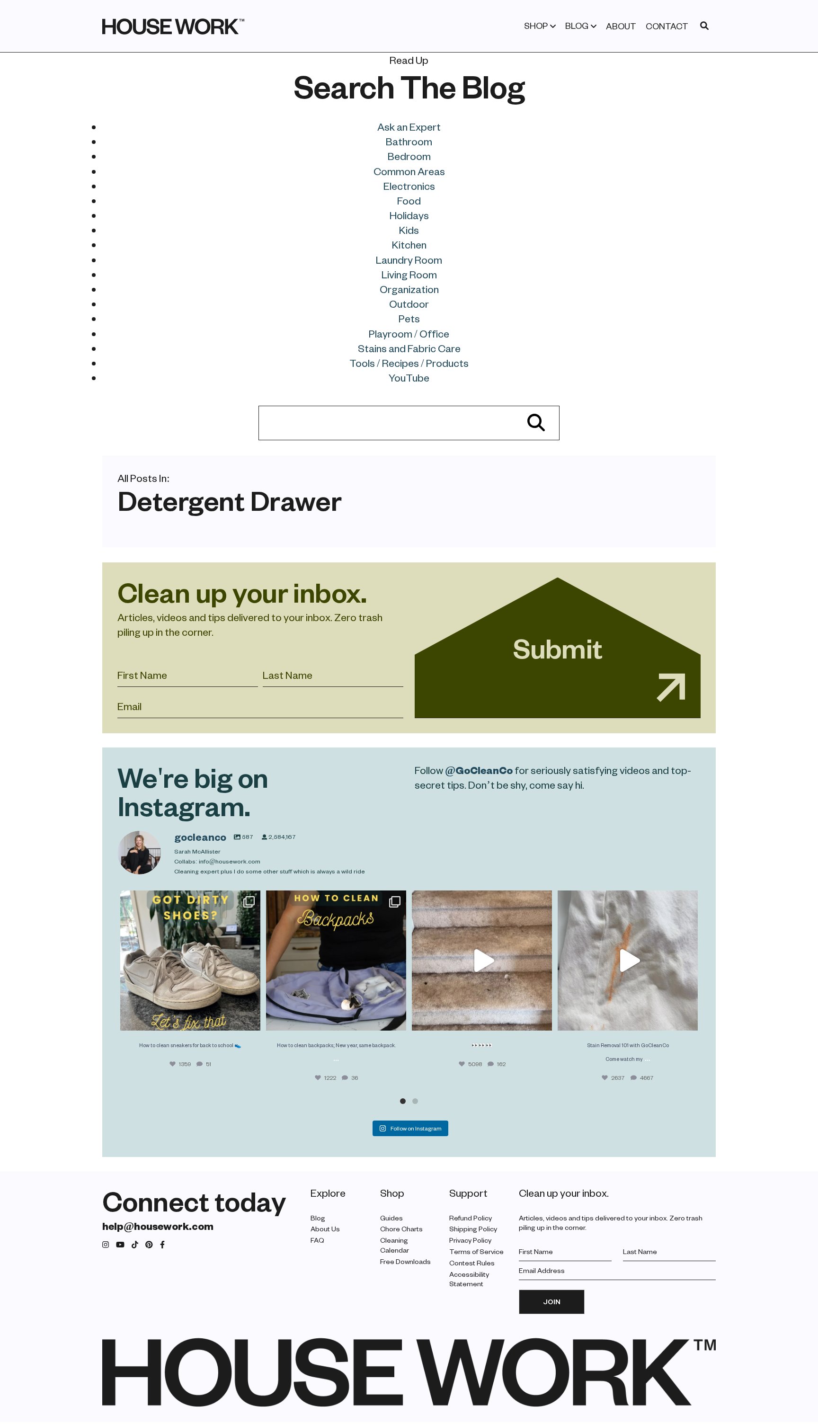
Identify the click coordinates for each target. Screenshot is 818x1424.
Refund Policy (470, 1217)
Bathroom (409, 141)
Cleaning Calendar (394, 1245)
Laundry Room (409, 259)
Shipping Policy (473, 1228)
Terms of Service (476, 1251)
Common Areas (409, 171)
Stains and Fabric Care (409, 348)
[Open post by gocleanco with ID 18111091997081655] (482, 960)
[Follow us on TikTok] (135, 1244)
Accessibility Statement (469, 1279)
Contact (667, 25)
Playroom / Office (409, 333)
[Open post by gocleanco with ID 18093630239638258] (190, 960)
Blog (576, 25)
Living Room (409, 274)
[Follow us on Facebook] (162, 1244)
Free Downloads (405, 1261)
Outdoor (409, 303)
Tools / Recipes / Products (409, 362)
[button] (403, 1101)
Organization (409, 288)
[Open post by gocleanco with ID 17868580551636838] (628, 960)
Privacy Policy (470, 1240)
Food (409, 200)
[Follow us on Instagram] (105, 1244)
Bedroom (409, 155)
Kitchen (409, 244)
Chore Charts (401, 1228)
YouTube (409, 377)
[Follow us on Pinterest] (149, 1244)
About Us (325, 1228)
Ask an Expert (409, 126)
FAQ (317, 1240)
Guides (391, 1217)
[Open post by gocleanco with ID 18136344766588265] (336, 960)
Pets (409, 318)
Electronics (409, 185)
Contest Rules (472, 1262)
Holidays (409, 215)
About (621, 25)
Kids (409, 229)
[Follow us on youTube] (120, 1244)
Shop (536, 25)
